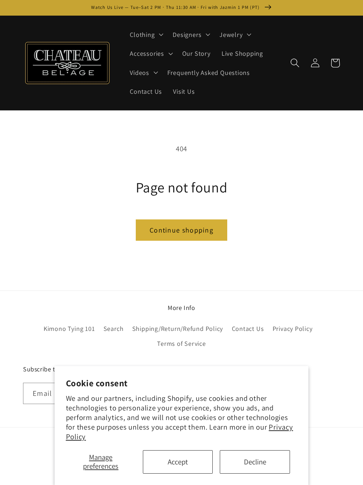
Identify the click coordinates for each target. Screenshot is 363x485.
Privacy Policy (293, 328)
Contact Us (248, 328)
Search (114, 328)
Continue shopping (181, 230)
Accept (178, 462)
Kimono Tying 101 (69, 328)
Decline (255, 462)
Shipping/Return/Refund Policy (177, 328)
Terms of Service (181, 343)
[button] (145, 34)
